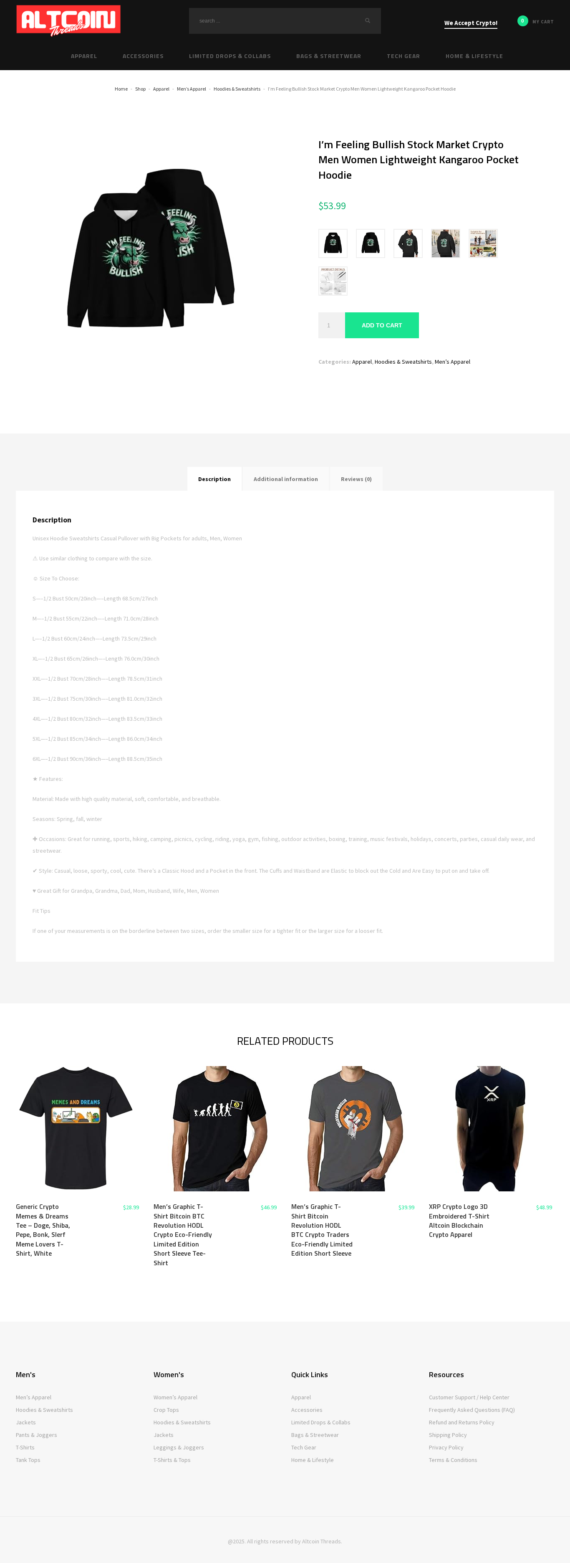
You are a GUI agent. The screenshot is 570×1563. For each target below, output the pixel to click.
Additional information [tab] (286, 479)
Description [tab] (214, 479)
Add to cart (382, 325)
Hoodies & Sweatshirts (403, 361)
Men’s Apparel (452, 361)
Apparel (362, 361)
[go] (367, 20)
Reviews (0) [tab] (356, 479)
